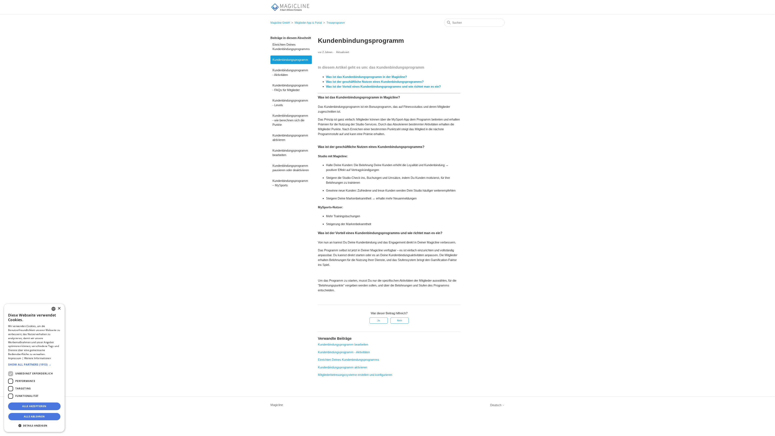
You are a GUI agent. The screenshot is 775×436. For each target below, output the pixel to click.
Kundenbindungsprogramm (290, 59)
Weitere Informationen (37, 358)
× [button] (59, 308)
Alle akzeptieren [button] (34, 406)
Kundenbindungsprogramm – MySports (290, 183)
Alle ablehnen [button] (34, 416)
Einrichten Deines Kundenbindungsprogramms (291, 47)
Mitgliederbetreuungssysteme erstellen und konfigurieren (355, 374)
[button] (34, 364)
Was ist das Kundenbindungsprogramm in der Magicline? (366, 77)
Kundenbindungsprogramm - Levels (290, 103)
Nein (399, 320)
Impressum (14, 358)
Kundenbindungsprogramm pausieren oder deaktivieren (290, 168)
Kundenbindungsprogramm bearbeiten (290, 153)
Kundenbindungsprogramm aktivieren (290, 138)
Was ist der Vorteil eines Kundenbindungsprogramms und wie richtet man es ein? (383, 86)
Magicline (276, 405)
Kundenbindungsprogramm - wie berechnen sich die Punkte (290, 120)
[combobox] (53, 309)
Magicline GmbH (280, 22)
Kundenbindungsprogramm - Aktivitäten (290, 72)
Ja (378, 320)
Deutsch (496, 405)
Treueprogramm (336, 22)
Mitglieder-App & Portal (308, 22)
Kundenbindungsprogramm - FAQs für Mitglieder (290, 88)
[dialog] (34, 368)
